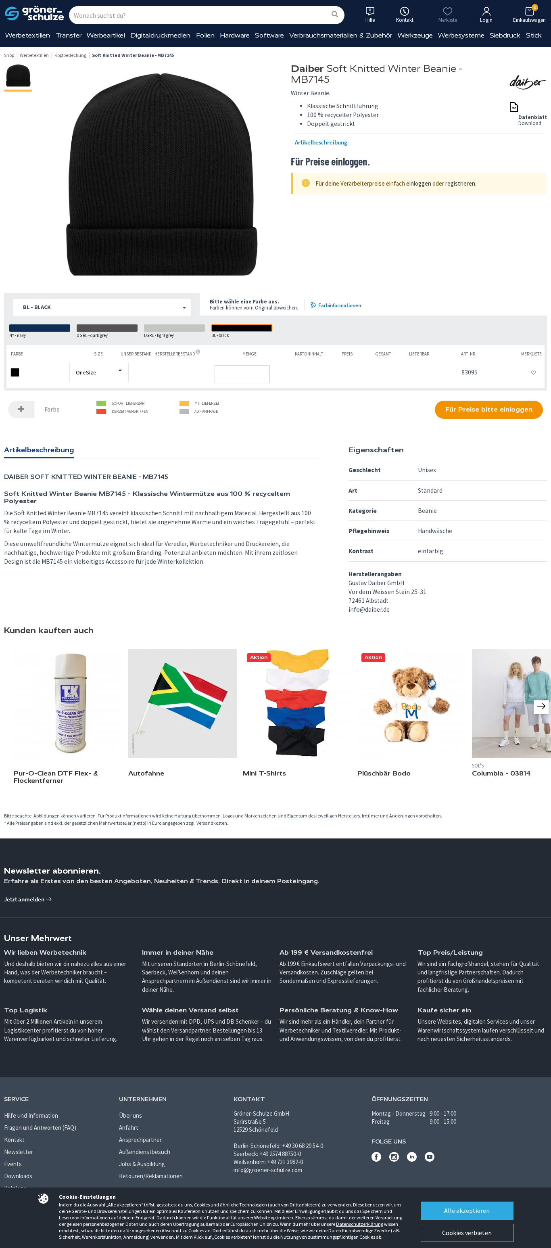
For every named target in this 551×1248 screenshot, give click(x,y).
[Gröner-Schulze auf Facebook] (376, 1159)
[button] (102, 307)
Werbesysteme (461, 35)
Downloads (18, 1176)
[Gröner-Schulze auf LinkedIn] (412, 1159)
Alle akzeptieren (467, 1210)
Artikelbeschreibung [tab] (39, 450)
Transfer (68, 35)
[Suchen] (334, 14)
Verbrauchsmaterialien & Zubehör (340, 35)
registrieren (460, 183)
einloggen (418, 183)
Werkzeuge (415, 35)
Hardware (235, 35)
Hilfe (370, 20)
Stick (534, 35)
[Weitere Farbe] (21, 409)
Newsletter (18, 1152)
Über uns (130, 1115)
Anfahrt (128, 1127)
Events (13, 1164)
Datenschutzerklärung (359, 1224)
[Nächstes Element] (541, 707)
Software (269, 35)
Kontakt (14, 1139)
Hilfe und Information (31, 1115)
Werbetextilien (27, 35)
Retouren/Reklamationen (151, 1176)
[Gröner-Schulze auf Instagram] (394, 1159)
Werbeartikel (106, 35)
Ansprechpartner (140, 1139)
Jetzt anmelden (25, 899)
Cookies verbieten (467, 1233)
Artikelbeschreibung (321, 142)
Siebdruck (505, 35)
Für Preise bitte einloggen (488, 409)
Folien (205, 35)
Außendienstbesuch (144, 1152)
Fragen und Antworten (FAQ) (40, 1127)
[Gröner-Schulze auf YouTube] (429, 1159)
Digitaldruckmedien (160, 35)
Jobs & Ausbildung (142, 1164)
